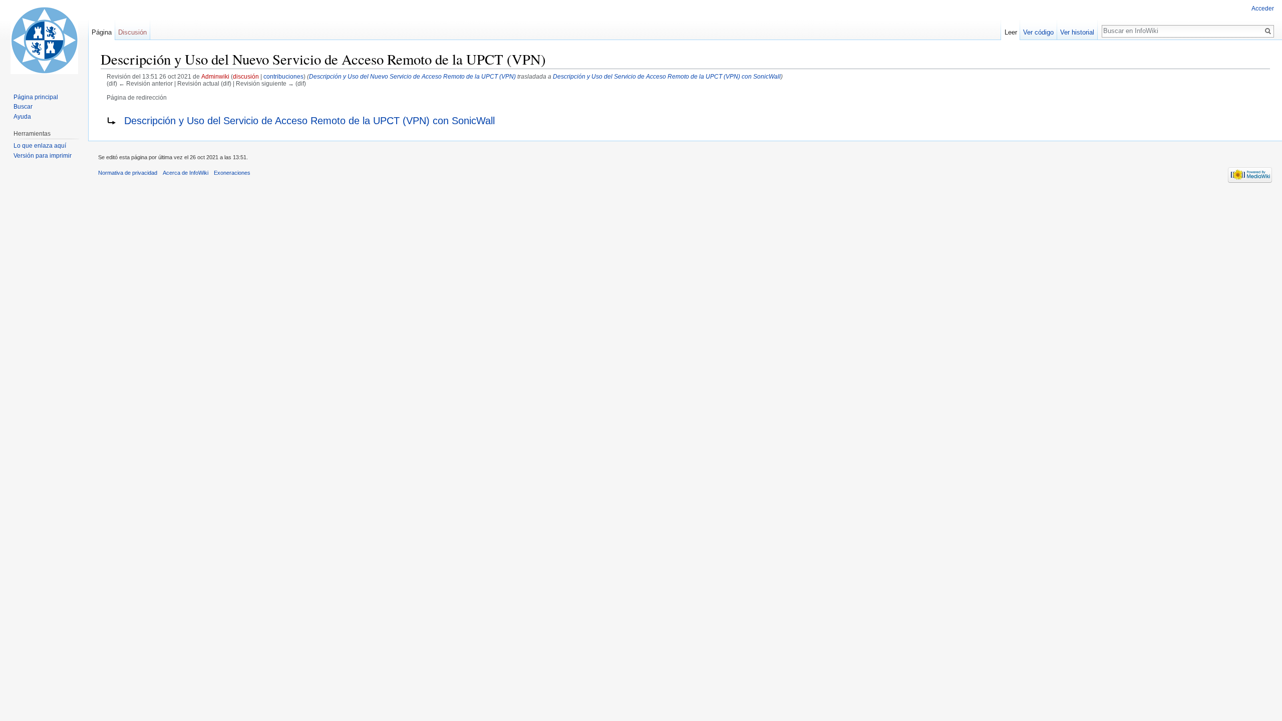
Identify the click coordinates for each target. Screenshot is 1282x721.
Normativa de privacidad (127, 173)
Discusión (132, 32)
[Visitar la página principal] (44, 40)
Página (102, 32)
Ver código (1038, 32)
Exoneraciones (232, 173)
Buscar (23, 106)
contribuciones (283, 76)
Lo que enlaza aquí (40, 145)
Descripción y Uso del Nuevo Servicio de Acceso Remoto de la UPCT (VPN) (412, 76)
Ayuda (22, 116)
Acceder (1262, 8)
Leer (1011, 32)
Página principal (36, 97)
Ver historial (1077, 32)
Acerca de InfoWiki (185, 173)
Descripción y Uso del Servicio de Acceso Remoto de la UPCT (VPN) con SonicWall (667, 76)
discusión (246, 76)
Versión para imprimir (43, 155)
